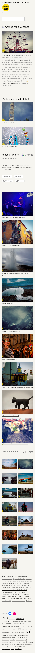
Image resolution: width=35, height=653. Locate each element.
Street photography (23, 596)
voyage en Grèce (6, 169)
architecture (10, 576)
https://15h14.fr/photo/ (9, 83)
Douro (18, 581)
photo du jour (6, 587)
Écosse (23, 601)
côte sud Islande (12, 581)
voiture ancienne (10, 598)
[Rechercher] (28, 19)
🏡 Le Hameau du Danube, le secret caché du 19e (15, 444)
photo (17, 167)
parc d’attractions (11, 167)
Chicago (26, 623)
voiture (3, 598)
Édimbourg (29, 601)
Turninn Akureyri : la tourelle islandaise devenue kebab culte (17, 387)
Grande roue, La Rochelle (8, 122)
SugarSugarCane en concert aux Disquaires (13, 217)
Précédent (10, 452)
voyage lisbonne (16, 601)
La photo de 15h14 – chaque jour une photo (16, 2)
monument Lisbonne (12, 629)
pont (27, 592)
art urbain (4, 581)
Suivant (27, 452)
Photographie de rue (25, 587)
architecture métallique (18, 621)
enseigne (23, 581)
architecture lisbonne (21, 576)
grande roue (9, 55)
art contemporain (20, 579)
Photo (15, 154)
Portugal (26, 594)
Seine (9, 596)
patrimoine (26, 583)
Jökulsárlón (5, 583)
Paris (16, 583)
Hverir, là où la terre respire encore (11, 331)
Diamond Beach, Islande (8, 303)
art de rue (29, 579)
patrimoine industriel (7, 585)
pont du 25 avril (14, 594)
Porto (20, 594)
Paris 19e (21, 583)
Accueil (6, 154)
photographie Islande (7, 590)
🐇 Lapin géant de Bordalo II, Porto (11, 245)
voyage (29, 598)
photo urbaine (21, 592)
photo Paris (13, 592)
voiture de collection (21, 598)
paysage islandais (18, 585)
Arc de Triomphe (12, 618)
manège (4, 167)
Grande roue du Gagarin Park (9, 146)
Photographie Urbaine (26, 167)
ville (10, 86)
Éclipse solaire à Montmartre (9, 359)
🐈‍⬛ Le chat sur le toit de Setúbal (10, 416)
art (13, 579)
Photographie (14, 587)
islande (29, 581)
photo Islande (6, 592)
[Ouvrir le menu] (3, 13)
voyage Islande (6, 601)
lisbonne (11, 583)
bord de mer (13, 165)
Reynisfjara (4, 596)
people (22, 632)
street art (14, 596)
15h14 (3, 165)
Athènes (20, 60)
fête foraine (20, 165)
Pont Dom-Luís (5, 594)
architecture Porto (7, 579)
